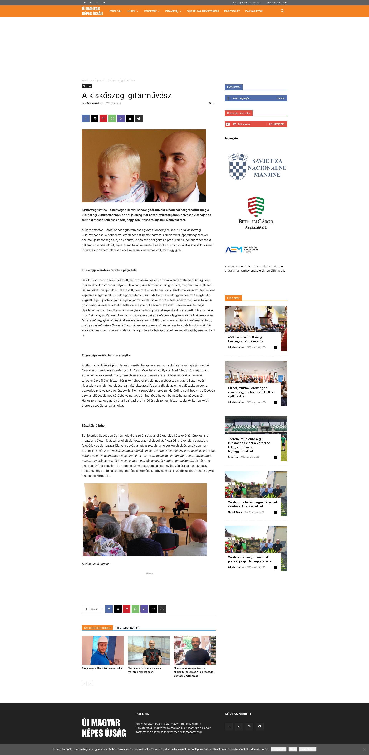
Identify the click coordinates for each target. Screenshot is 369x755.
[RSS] (97, 2)
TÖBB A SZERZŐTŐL (128, 628)
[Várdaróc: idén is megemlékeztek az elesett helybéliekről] (256, 493)
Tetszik (280, 98)
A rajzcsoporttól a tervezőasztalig (102, 668)
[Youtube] (104, 2)
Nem (293, 749)
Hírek (131, 11)
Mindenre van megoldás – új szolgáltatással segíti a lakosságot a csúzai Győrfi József (194, 672)
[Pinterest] (103, 118)
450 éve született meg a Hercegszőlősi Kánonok (246, 339)
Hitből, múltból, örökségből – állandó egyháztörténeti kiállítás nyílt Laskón (251, 392)
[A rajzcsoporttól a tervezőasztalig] (103, 650)
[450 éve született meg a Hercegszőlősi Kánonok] (256, 328)
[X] (94, 118)
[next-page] (90, 683)
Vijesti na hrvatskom (277, 2)
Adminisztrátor (95, 103)
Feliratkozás (276, 124)
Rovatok (150, 11)
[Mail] (91, 2)
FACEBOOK (233, 87)
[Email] (130, 118)
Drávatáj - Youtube (238, 113)
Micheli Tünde (235, 512)
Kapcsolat (232, 11)
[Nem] (364, 749)
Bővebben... (308, 749)
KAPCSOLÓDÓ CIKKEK (97, 628)
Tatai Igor (233, 457)
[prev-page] (84, 683)
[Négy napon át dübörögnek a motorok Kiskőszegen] (149, 650)
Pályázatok (254, 11)
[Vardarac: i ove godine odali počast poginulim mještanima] (256, 548)
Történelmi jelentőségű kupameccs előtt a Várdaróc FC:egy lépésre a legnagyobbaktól (249, 445)
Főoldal (115, 11)
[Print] (139, 118)
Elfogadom (278, 749)
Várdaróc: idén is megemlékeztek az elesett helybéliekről (253, 504)
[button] (282, 11)
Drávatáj (172, 11)
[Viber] (121, 118)
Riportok (99, 80)
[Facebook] (85, 2)
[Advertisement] (184, 50)
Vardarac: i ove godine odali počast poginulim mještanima (249, 559)
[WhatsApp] (112, 118)
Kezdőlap (87, 80)
